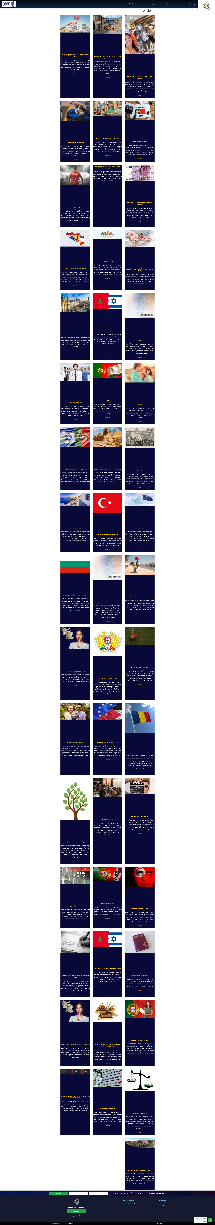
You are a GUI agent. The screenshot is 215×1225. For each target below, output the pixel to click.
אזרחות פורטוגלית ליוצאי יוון (75, 528)
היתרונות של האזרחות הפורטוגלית (139, 597)
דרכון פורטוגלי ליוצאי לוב (75, 906)
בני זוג (140, 405)
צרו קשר (124, 4)
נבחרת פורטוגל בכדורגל (75, 207)
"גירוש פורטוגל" (140, 470)
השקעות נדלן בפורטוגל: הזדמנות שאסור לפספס (107, 167)
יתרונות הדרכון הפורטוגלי (177, 4)
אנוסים (107, 400)
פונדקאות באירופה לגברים (75, 742)
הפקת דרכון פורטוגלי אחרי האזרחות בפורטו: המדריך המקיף (107, 57)
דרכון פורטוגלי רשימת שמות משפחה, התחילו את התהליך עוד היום (107, 1045)
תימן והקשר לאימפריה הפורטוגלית (75, 469)
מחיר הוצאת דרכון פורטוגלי (139, 1113)
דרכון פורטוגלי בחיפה (191, 4)
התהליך (155, 4)
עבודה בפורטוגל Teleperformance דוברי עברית (75, 55)
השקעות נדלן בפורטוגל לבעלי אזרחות (107, 138)
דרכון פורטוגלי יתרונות (107, 903)
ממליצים (138, 4)
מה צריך (139, 340)
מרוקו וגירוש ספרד (107, 331)
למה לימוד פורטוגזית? (140, 142)
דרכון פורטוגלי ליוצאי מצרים (139, 976)
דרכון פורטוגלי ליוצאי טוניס (139, 909)
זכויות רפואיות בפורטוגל (107, 1109)
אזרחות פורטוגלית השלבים (139, 816)
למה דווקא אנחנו (163, 4)
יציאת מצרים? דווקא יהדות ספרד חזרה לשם (107, 469)
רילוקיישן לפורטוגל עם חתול (75, 143)
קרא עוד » (139, 95)
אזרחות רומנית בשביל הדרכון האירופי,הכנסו (139, 755)
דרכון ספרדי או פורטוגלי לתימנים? (107, 742)
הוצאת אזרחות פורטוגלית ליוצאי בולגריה (75, 595)
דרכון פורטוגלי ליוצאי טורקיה (107, 602)
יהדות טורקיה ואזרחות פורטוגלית (107, 535)
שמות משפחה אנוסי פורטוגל (139, 1040)
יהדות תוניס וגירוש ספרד (75, 334)
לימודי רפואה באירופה (75, 403)
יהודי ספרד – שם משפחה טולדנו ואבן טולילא (139, 1170)
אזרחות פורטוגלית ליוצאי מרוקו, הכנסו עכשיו (107, 969)
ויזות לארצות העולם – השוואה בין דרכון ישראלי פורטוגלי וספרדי (75, 1097)
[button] (79, 1216)
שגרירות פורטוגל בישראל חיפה (107, 678)
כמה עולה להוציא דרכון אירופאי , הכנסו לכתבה (75, 1044)
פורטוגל (162, 1205)
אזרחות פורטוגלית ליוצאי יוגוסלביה (75, 269)
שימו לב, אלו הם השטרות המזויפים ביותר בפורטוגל (139, 204)
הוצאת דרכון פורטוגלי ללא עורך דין (75, 671)
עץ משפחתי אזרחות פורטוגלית (75, 842)
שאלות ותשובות (147, 4)
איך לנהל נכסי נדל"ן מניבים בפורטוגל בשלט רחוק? (139, 270)
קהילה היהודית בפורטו (107, 820)
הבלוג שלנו (131, 4)
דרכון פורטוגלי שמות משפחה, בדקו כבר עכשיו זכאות (75, 976)
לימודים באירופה (107, 261)
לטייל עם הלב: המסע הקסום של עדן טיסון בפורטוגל (139, 77)
